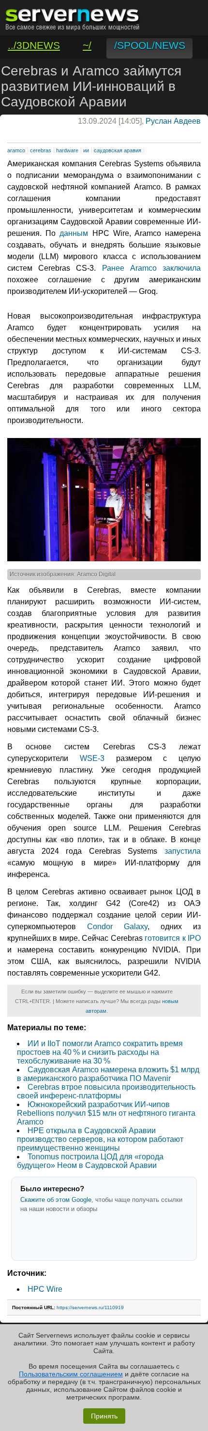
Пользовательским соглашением (71, 1374)
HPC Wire (45, 1289)
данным (73, 233)
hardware (67, 150)
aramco (16, 150)
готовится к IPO (173, 938)
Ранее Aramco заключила (151, 268)
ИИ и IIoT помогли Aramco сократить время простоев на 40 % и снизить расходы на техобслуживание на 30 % (100, 1052)
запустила (182, 851)
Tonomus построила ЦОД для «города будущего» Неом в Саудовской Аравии (90, 1161)
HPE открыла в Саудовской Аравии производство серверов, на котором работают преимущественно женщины (100, 1139)
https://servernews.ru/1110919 (90, 1307)
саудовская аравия (117, 150)
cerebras (40, 150)
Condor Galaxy (117, 926)
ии (86, 150)
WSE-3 (92, 758)
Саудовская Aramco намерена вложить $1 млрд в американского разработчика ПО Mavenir (108, 1074)
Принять (104, 1416)
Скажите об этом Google (55, 1199)
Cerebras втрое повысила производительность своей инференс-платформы (106, 1091)
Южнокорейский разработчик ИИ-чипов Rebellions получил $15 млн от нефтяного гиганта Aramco (106, 1113)
